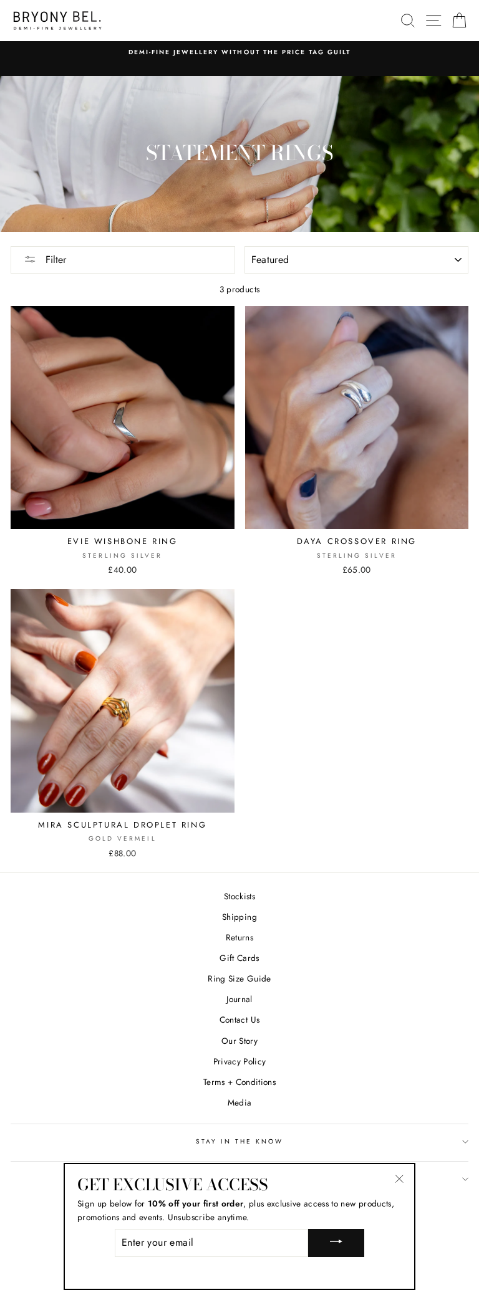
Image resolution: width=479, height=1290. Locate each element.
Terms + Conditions (239, 1082)
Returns (239, 937)
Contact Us (239, 1019)
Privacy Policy (239, 1061)
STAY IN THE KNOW (240, 1141)
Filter (54, 259)
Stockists (239, 896)
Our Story (239, 1040)
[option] (239, 52)
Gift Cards (239, 958)
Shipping (239, 916)
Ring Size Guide (239, 978)
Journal (239, 999)
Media (240, 1102)
